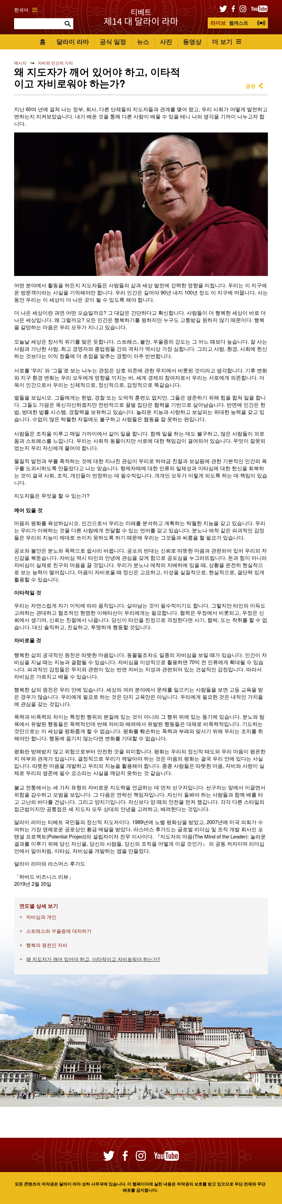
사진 (166, 41)
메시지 (20, 63)
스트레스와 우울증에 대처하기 (58, 931)
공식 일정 (113, 41)
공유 (251, 86)
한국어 (21, 10)
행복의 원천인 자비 (46, 945)
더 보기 (222, 41)
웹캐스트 (229, 22)
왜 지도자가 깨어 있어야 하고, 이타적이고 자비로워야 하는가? (93, 959)
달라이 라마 (72, 41)
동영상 (192, 41)
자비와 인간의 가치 (55, 63)
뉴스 (143, 41)
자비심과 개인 (41, 917)
